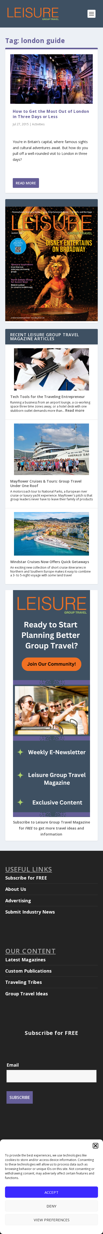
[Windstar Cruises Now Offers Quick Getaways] (51, 534)
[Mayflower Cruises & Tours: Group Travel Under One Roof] (51, 450)
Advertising (18, 901)
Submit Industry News (30, 912)
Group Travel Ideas (26, 994)
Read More (26, 183)
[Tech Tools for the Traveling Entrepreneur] (51, 369)
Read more (74, 410)
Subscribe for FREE (26, 878)
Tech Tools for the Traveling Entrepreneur (47, 396)
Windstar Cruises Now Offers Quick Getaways (49, 561)
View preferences (52, 1219)
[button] (95, 1145)
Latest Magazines (25, 960)
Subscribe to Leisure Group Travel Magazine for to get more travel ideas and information (51, 828)
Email (12, 1065)
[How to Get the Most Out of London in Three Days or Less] (51, 79)
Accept (51, 1192)
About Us (15, 889)
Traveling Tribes (23, 982)
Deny (51, 1205)
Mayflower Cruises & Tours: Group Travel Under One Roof (46, 483)
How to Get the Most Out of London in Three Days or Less (51, 114)
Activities (38, 124)
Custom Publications (28, 971)
